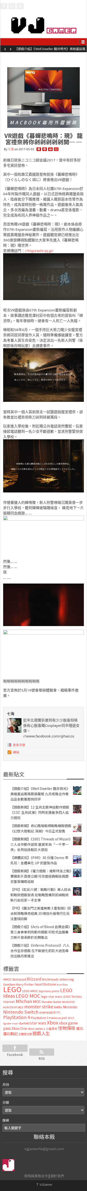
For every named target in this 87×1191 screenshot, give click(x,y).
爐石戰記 (10, 1033)
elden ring (66, 979)
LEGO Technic (72, 996)
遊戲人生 (41, 1033)
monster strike (38, 1006)
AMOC (7, 979)
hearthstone (45, 984)
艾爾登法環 (25, 1034)
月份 (5, 1084)
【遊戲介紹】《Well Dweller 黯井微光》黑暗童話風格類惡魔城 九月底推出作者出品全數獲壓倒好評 (40, 793)
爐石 (79, 1028)
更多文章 (19, 745)
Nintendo (70, 1006)
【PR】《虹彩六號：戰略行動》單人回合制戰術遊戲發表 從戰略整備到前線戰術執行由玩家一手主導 (40, 894)
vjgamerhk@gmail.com (44, 1148)
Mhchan (24, 1001)
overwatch (47, 1012)
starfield (24, 1023)
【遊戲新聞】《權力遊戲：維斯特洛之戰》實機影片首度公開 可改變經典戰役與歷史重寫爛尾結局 (40, 876)
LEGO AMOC (30, 991)
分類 (5, 1102)
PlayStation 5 (39, 1018)
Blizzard (34, 979)
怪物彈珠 (66, 1028)
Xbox (52, 1022)
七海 (11, 149)
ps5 (64, 1017)
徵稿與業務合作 (36, 1175)
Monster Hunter (51, 1002)
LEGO (12, 989)
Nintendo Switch (20, 1012)
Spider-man (10, 1023)
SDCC (71, 1018)
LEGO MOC (28, 995)
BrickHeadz (50, 979)
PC (58, 1012)
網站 (16, 752)
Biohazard (19, 979)
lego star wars (51, 996)
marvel (9, 1001)
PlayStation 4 (16, 1017)
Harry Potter (25, 984)
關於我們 (57, 1175)
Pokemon (55, 1018)
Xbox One (19, 1028)
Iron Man (62, 984)
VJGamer (44, 1184)
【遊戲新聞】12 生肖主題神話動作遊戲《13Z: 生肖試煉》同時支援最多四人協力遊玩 (50, 50)
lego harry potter (49, 991)
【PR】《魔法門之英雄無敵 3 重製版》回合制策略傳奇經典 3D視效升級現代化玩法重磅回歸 (40, 913)
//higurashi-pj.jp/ (39, 250)
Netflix (58, 1007)
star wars (38, 1023)
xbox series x (36, 1028)
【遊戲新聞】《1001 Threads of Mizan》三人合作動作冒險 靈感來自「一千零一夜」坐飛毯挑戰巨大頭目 (40, 844)
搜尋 (5, 1120)
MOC (37, 1001)
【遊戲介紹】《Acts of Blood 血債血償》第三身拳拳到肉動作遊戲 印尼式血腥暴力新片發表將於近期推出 (40, 932)
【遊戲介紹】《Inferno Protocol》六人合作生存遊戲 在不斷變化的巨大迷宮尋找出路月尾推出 (40, 950)
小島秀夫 (51, 1028)
